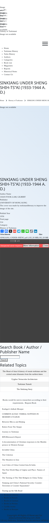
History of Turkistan (8, 228)
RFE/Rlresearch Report (11, 437)
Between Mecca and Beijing (13, 422)
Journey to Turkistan (10, 432)
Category (3, 225)
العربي (3, 8)
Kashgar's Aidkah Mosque (13, 409)
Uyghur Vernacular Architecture (24, 379)
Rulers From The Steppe (12, 427)
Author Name (5, 194)
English (3, 14)
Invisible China (8, 450)
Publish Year (5, 213)
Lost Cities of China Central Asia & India (19, 465)
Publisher (4, 200)
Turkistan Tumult (24, 384)
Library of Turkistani (8, 31)
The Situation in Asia (10, 460)
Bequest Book (30, 403)
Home (2, 100)
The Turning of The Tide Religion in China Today (22, 478)
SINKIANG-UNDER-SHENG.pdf (14, 238)
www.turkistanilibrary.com (22, 517)
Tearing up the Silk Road (12, 491)
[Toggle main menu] (45, 44)
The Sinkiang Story (24, 389)
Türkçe (3, 19)
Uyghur (3, 25)
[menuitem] (6, 48)
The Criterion (7, 455)
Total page (4, 219)
